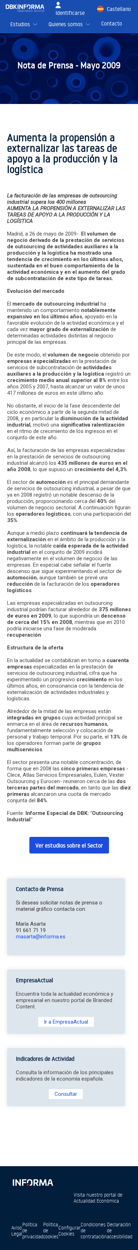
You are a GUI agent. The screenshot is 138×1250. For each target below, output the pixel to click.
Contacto (111, 23)
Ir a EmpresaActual (66, 1022)
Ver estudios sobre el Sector (69, 845)
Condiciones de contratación (94, 1230)
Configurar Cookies (69, 1231)
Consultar (65, 1094)
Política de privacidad (32, 1230)
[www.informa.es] (32, 1181)
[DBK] (28, 8)
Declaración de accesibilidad (119, 1230)
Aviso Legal (16, 1231)
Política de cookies (50, 1230)
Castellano (119, 9)
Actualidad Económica (96, 1201)
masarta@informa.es (40, 936)
